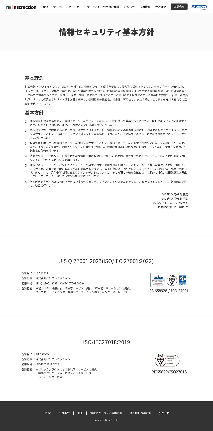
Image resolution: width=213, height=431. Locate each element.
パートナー (75, 7)
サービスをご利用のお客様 (103, 7)
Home (44, 7)
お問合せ (179, 6)
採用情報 (145, 7)
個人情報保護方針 (140, 413)
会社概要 (160, 7)
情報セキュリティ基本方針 (106, 413)
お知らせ (129, 7)
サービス (58, 7)
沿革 (80, 413)
